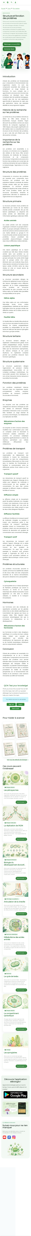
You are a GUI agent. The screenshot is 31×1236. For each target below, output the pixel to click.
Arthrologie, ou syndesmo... (12, 899)
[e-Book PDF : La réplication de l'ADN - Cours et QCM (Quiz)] (22, 748)
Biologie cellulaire (10, 787)
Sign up (11, 704)
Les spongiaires (10, 1053)
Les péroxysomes (11, 790)
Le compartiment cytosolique (11, 1014)
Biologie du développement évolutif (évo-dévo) (14, 863)
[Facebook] (9, 1137)
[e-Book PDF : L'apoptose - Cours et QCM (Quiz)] (9, 748)
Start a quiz (15, 708)
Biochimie (8, 973)
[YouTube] (4, 1137)
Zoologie (8, 1049)
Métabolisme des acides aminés (14, 938)
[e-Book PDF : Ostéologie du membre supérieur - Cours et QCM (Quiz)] (22, 730)
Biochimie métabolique (11, 934)
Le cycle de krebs (11, 976)
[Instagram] (14, 1137)
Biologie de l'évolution (11, 859)
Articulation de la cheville (14, 902)
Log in (20, 704)
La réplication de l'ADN (13, 826)
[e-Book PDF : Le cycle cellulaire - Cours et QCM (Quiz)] (9, 730)
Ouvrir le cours (20, 802)
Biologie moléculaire (11, 822)
